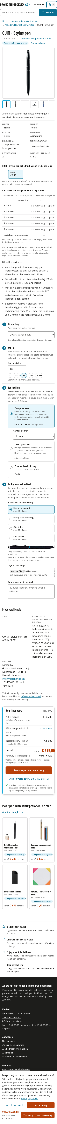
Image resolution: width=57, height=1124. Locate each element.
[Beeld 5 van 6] (44, 104)
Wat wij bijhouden (29, 1098)
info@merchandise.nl (13, 678)
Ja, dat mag (41, 1105)
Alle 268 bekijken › (12, 812)
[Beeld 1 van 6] (6, 104)
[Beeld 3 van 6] (25, 104)
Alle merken (7, 1052)
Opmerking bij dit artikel (20, 582)
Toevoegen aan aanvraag (29, 770)
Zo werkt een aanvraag (13, 1045)
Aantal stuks (14, 363)
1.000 (39, 375)
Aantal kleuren (20, 430)
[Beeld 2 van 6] (16, 104)
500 (31, 375)
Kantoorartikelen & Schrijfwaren (26, 21)
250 (23, 375)
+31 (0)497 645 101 (11, 1017)
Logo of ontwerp (16, 565)
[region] (28, 219)
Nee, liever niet (14, 1105)
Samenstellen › (38, 43)
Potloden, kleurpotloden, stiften (19, 25)
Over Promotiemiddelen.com (16, 1069)
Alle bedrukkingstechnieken (15, 1048)
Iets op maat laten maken (14, 1056)
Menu (40, 4)
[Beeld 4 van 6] (34, 104)
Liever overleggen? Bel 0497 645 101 (28, 778)
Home (5, 21)
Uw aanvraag (8, 1041)
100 (16, 375)
